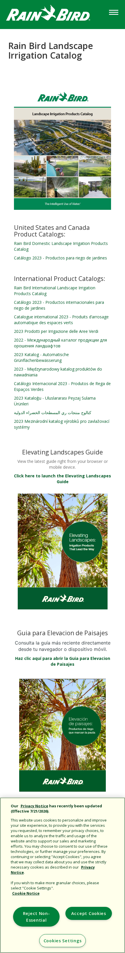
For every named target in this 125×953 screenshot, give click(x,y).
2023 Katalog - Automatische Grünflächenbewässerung (41, 357)
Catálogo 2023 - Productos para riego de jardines (60, 258)
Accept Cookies (88, 913)
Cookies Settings (63, 940)
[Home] (54, 14)
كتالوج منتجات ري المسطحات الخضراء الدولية (52, 412)
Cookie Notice (26, 893)
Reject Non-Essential (36, 917)
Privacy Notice (34, 805)
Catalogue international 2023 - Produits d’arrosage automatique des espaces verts (61, 319)
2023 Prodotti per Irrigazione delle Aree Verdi (56, 331)
